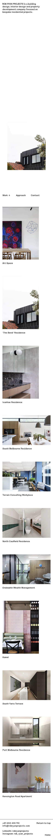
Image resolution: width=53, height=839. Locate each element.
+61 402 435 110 (11, 823)
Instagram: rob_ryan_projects (17, 833)
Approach (21, 195)
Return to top (43, 823)
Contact (35, 195)
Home (48, 834)
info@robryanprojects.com (16, 825)
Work (5, 195)
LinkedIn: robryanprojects (15, 831)
